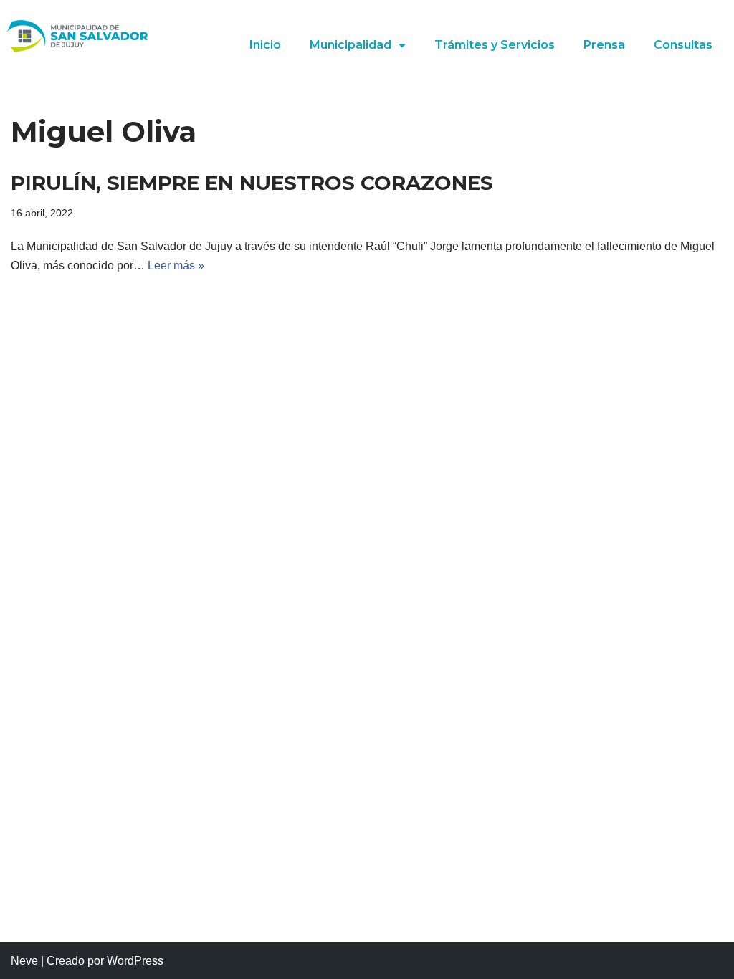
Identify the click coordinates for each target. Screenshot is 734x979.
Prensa (604, 45)
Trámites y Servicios (494, 45)
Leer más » (176, 265)
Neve (24, 961)
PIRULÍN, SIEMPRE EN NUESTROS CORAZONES (252, 183)
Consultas (683, 45)
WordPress (135, 961)
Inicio (265, 45)
